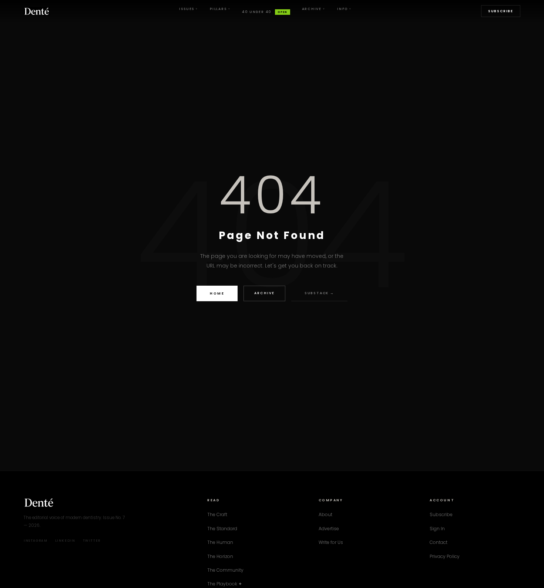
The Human (220, 542)
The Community (225, 570)
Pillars (220, 9)
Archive (313, 9)
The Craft (217, 514)
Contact (438, 542)
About (325, 514)
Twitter (92, 540)
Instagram (36, 540)
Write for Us (331, 542)
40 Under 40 (264, 12)
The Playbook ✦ (224, 584)
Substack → (319, 293)
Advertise (329, 528)
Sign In (437, 528)
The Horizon (220, 556)
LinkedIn (65, 540)
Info (344, 9)
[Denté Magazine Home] (37, 11)
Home (217, 293)
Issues (188, 9)
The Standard (222, 528)
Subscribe (500, 11)
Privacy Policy (445, 556)
